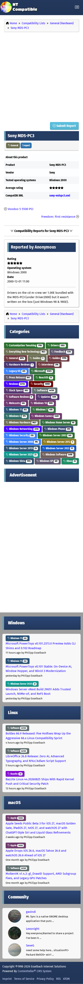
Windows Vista (19, 461)
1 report (26, 145)
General (14, 145)
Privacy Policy (45, 979)
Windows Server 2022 (59, 448)
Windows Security (21, 435)
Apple (16, 818)
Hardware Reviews (20, 364)
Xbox (71, 461)
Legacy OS (16, 371)
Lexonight (32, 929)
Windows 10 (43, 403)
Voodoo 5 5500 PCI (20, 209)
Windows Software (58, 454)
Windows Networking (23, 428)
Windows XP (48, 461)
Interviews (49, 364)
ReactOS (45, 377)
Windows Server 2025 (22, 454)
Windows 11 (17, 409)
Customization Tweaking (25, 345)
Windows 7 (43, 409)
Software (45, 390)
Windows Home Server (59, 422)
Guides (37, 358)
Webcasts (16, 403)
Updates (48, 396)
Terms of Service (24, 979)
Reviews (16, 383)
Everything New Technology (26, 351)
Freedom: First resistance (58, 216)
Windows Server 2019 (22, 448)
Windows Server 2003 (56, 435)
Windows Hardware (22, 422)
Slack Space (18, 390)
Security (41, 383)
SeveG (30, 945)
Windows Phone (58, 428)
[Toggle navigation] (77, 7)
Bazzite (15, 773)
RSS (58, 979)
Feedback (62, 351)
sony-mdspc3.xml (59, 195)
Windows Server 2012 (59, 441)
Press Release (19, 377)
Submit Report (66, 126)
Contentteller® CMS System (35, 971)
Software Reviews (20, 396)
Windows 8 (17, 416)
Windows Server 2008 (23, 441)
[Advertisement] (41, 76)
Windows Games (46, 416)
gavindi (31, 912)
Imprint (7, 979)
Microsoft (43, 371)
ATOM (66, 979)
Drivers (57, 345)
